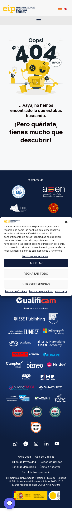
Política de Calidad (51, 461)
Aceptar (36, 263)
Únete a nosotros (50, 466)
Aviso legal (61, 291)
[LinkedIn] (46, 444)
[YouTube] (57, 444)
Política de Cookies (16, 291)
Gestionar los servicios (35, 256)
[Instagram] (36, 444)
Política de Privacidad (23, 461)
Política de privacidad (41, 291)
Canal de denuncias (24, 466)
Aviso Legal (24, 456)
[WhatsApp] (15, 444)
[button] (66, 222)
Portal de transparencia (36, 472)
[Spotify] (26, 444)
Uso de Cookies (44, 456)
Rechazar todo (36, 273)
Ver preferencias (36, 284)
